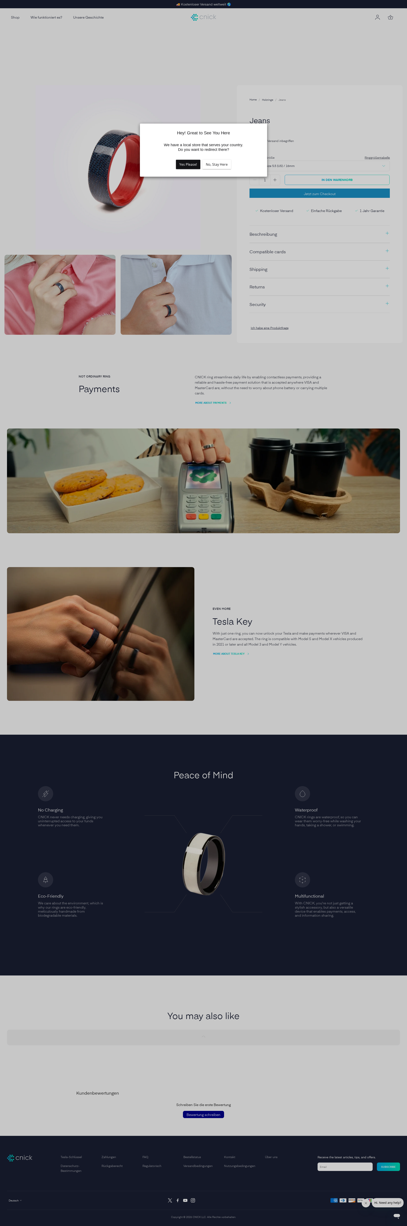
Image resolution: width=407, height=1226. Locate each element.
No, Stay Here (217, 164)
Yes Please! (188, 164)
